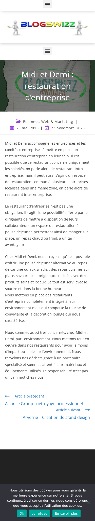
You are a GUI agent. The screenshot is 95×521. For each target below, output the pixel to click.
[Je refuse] (88, 502)
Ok (22, 513)
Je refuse (39, 513)
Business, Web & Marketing (48, 121)
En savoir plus (66, 513)
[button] (47, 4)
